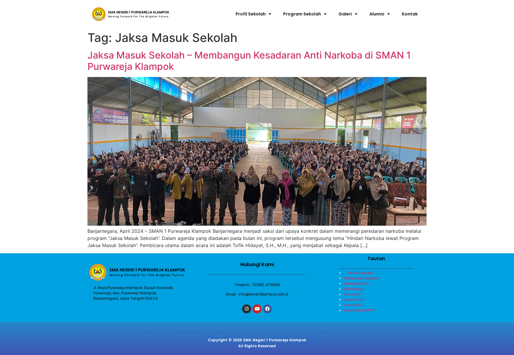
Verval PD (352, 305)
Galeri (345, 14)
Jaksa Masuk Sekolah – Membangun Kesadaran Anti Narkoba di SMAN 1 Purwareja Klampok (249, 60)
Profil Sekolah (251, 14)
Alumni (376, 14)
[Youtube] (257, 308)
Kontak (410, 14)
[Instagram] (246, 308)
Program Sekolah (302, 14)
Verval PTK (353, 299)
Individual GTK (356, 283)
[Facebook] (267, 308)
